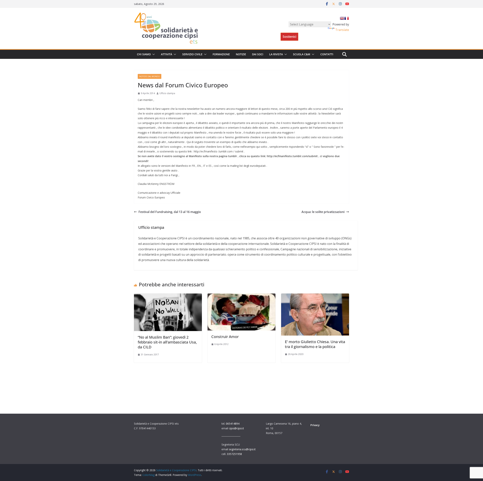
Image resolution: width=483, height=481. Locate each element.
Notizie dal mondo (149, 76)
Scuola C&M (301, 54)
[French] (347, 18)
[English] (342, 18)
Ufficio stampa (167, 93)
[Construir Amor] (241, 296)
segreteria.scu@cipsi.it (242, 449)
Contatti (326, 54)
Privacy (315, 425)
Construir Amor (225, 336)
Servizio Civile (192, 54)
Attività (166, 54)
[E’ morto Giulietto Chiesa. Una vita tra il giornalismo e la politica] (315, 296)
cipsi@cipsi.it (236, 428)
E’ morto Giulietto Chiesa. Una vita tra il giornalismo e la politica (315, 344)
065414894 (232, 423)
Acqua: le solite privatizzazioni (323, 212)
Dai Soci (257, 54)
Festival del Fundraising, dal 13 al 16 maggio (169, 212)
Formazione (221, 54)
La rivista (276, 54)
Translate (342, 30)
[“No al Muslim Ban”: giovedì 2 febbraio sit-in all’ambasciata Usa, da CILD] (168, 296)
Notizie (241, 54)
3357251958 (234, 454)
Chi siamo (144, 54)
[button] (153, 54)
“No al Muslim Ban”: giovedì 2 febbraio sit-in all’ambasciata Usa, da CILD (167, 342)
